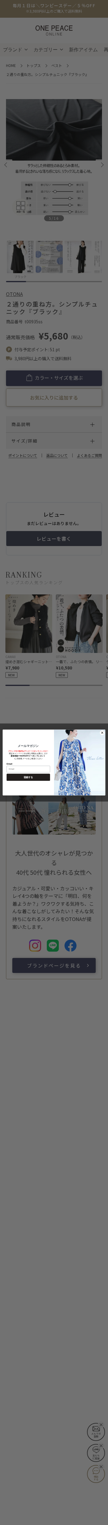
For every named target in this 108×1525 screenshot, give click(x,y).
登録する (28, 777)
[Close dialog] (102, 733)
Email (9, 763)
